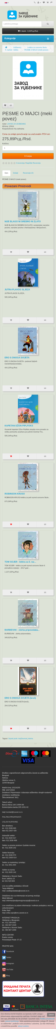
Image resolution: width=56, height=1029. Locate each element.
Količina (5, 144)
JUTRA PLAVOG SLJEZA (17, 289)
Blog (8, 976)
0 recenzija (20, 163)
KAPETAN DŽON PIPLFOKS (19, 425)
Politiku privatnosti (47, 1019)
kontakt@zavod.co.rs (14, 812)
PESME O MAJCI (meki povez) (36, 50)
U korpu (28, 156)
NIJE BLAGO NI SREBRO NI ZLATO (23, 221)
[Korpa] (48, 3)
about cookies (23, 1026)
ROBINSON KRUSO (15, 493)
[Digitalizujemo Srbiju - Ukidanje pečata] (23, 988)
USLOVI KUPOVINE (10, 822)
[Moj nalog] (39, 3)
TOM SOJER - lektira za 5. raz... (20, 562)
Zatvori (51, 1015)
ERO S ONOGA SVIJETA (17, 357)
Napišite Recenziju (33, 163)
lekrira (30, 739)
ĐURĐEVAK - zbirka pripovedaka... (22, 630)
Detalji (15, 173)
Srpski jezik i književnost (17, 739)
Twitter (8, 957)
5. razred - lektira (11, 50)
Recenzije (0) (28, 173)
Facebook (10, 951)
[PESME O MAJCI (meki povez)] (28, 78)
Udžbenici (17, 47)
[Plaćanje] (51, 3)
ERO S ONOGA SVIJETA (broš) (20, 698)
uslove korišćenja (12, 1021)
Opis (6, 173)
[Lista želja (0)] (44, 3)
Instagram (10, 964)
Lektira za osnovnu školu (37, 47)
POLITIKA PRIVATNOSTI (11, 817)
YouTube (9, 970)
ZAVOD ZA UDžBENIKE (16, 124)
